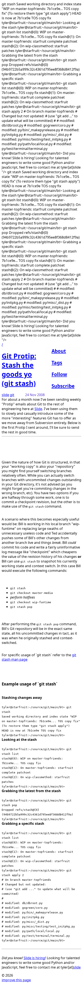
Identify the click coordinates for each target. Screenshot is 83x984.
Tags (57, 362)
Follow (59, 374)
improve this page (16, 980)
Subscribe (63, 386)
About (59, 351)
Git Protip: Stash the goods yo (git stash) (19, 369)
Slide (38, 408)
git (12, 394)
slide (5, 394)
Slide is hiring (34, 958)
